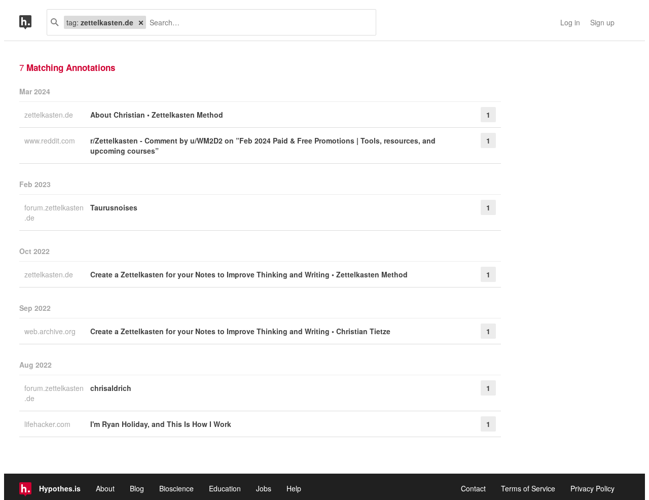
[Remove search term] (141, 22)
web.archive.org (51, 331)
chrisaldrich (110, 388)
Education (225, 488)
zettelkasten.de (49, 115)
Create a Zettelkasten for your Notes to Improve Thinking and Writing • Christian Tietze (240, 331)
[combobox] (257, 22)
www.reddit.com (50, 140)
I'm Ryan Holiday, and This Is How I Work (160, 424)
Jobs (263, 488)
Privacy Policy (592, 488)
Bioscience (176, 488)
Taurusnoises (113, 207)
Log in (570, 22)
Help (293, 488)
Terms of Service (528, 488)
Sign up (602, 22)
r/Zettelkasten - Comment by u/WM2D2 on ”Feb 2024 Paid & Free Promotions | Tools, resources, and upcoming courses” (263, 145)
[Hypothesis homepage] (33, 22)
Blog (137, 488)
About (105, 488)
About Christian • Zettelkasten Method (156, 115)
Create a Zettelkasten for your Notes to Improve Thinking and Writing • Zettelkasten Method (249, 274)
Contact (473, 488)
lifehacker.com (48, 424)
